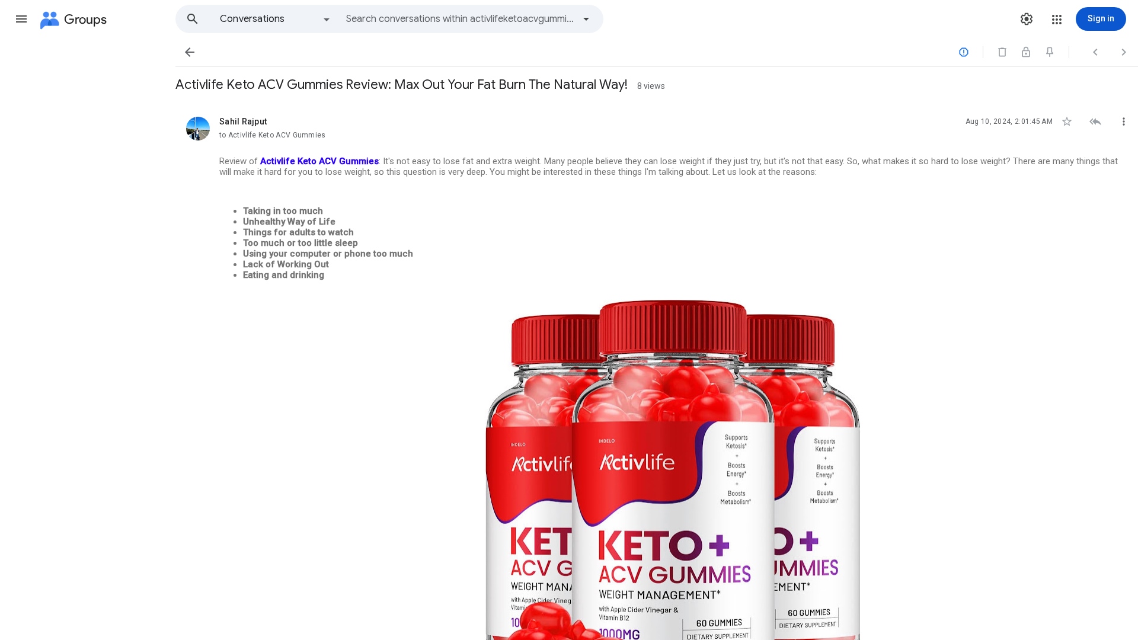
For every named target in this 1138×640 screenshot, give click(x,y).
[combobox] (460, 19)
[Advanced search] (586, 19)
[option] (275, 19)
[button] (21, 19)
